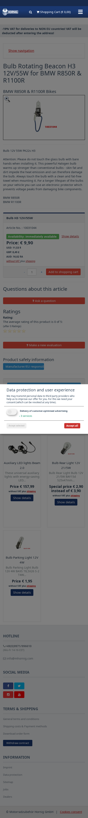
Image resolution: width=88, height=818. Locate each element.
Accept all (72, 425)
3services (25, 416)
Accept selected (16, 425)
